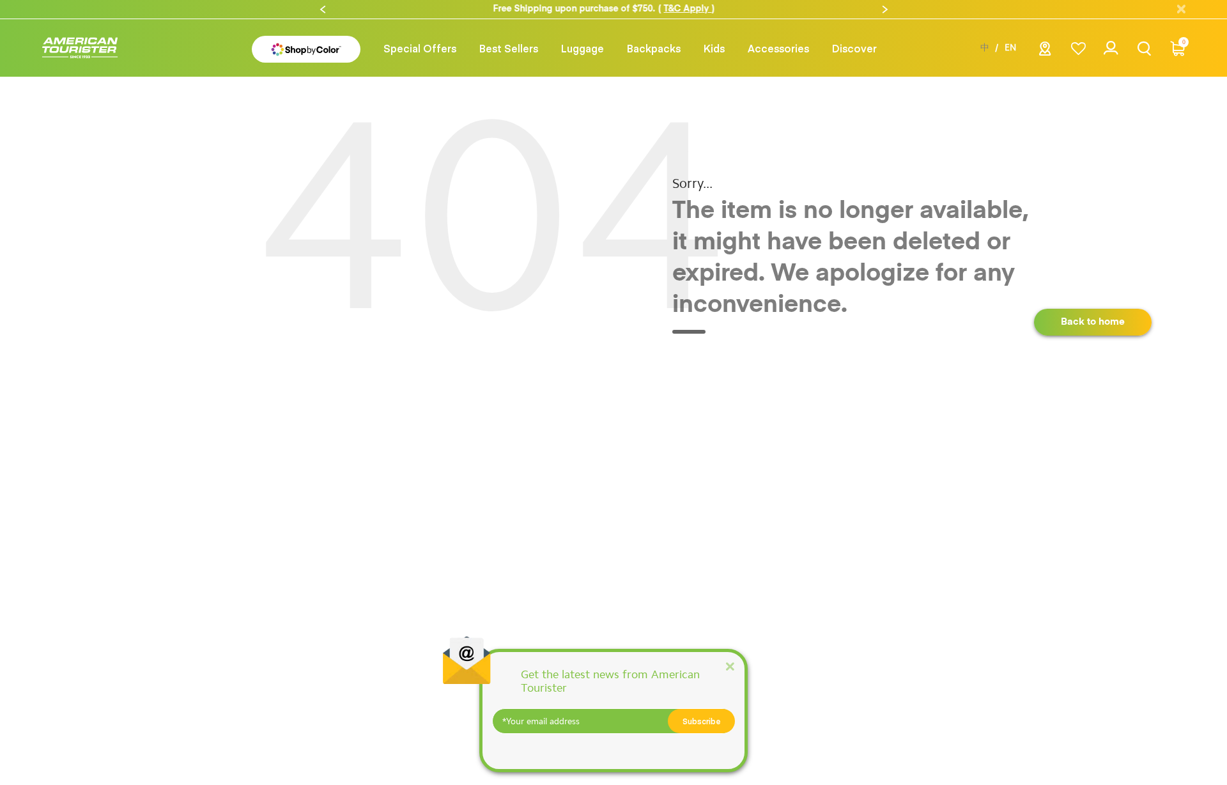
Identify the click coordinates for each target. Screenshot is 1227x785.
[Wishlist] (1078, 48)
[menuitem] (420, 48)
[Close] (729, 665)
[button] (322, 9)
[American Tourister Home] (80, 48)
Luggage (582, 48)
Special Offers (419, 48)
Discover (854, 48)
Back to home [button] (1093, 322)
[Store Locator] (1045, 52)
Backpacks (654, 48)
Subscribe (702, 721)
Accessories (778, 48)
